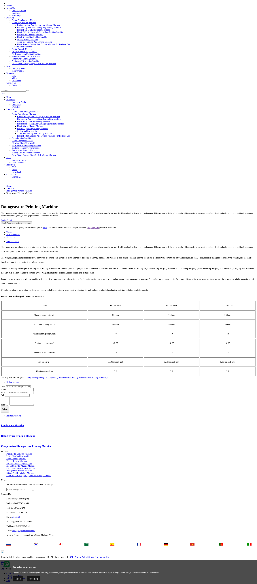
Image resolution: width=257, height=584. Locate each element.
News (8, 66)
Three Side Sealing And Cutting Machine (34, 42)
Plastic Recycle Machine (22, 49)
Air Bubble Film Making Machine (26, 54)
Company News (19, 68)
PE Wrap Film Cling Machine (24, 51)
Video (14, 78)
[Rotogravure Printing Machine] (1, 198)
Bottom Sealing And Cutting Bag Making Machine (38, 25)
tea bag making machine (27, 39)
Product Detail (12, 241)
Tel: (3, 395)
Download (16, 80)
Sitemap (90, 557)
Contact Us (11, 83)
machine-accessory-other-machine (26, 56)
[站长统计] (2, 552)
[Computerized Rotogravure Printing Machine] (1, 441)
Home (9, 6)
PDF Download (13, 234)
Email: (4, 392)
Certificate (16, 13)
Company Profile (19, 10)
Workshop (16, 15)
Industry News (18, 71)
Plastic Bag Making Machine (24, 22)
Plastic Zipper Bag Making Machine (32, 37)
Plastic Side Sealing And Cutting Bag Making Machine (40, 32)
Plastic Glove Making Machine (30, 35)
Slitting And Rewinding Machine (26, 61)
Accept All (33, 579)
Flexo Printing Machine (22, 47)
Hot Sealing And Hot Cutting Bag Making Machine (39, 27)
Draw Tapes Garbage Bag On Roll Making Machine (34, 63)
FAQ (14, 76)
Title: (3, 387)
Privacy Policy (81, 557)
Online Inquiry (7, 220)
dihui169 (16, 517)
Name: (4, 389)
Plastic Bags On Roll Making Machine (33, 30)
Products (10, 18)
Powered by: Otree (103, 557)
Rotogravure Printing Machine (24, 59)
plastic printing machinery (97, 377)
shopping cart (93, 227)
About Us (10, 8)
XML (71, 557)
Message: (5, 405)
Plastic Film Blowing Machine (24, 20)
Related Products (13, 416)
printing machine (59, 377)
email (45, 227)
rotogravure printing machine (39, 377)
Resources (10, 73)
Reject (18, 579)
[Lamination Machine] (1, 420)
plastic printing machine (76, 377)
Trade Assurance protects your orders (16, 223)
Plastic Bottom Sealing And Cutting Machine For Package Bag (43, 44)
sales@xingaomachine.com (23, 530)
